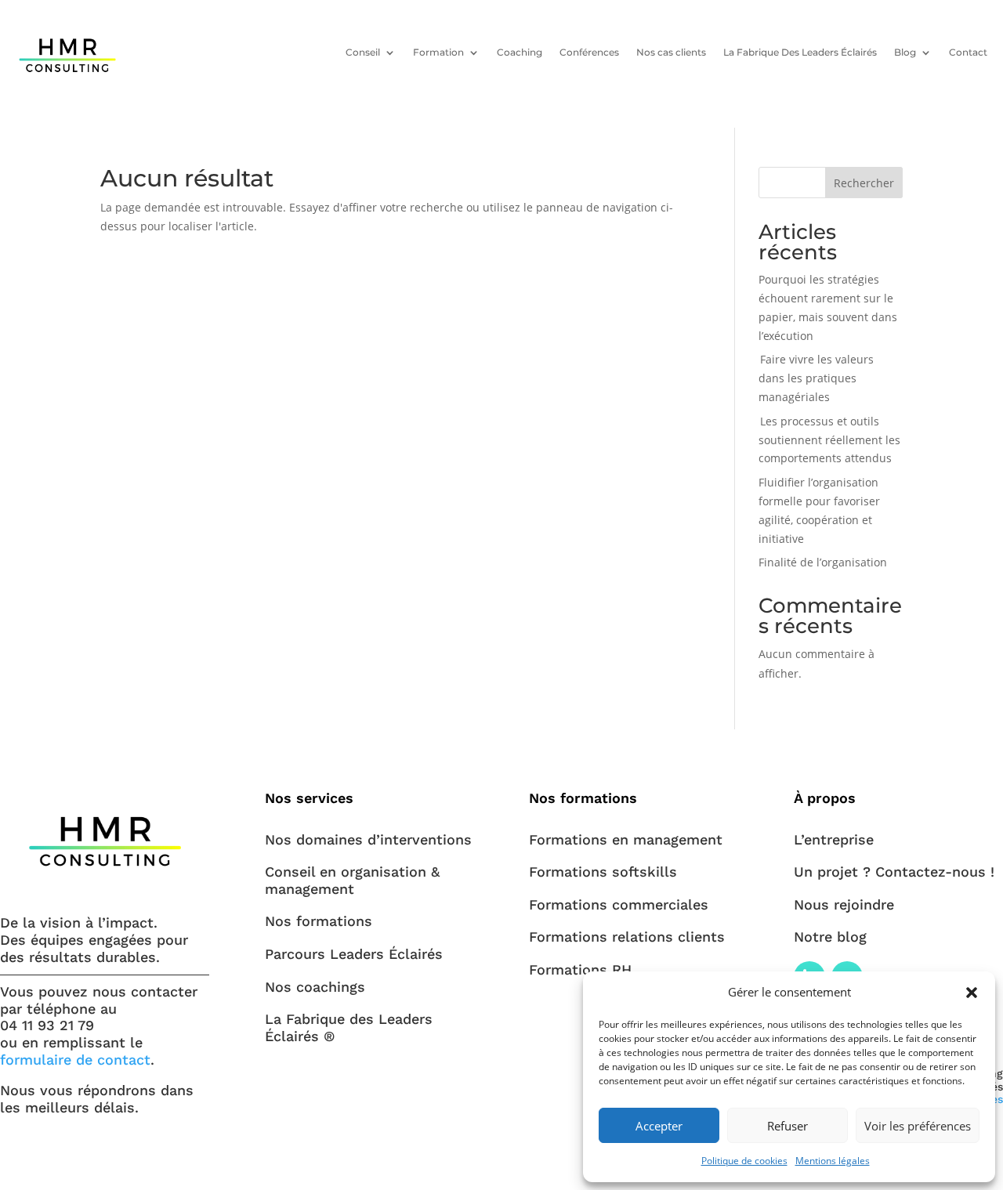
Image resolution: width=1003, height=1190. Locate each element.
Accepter (659, 1126)
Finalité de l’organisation (823, 562)
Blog (905, 52)
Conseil (363, 52)
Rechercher (864, 182)
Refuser (787, 1126)
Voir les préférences (917, 1126)
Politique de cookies (744, 1160)
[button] (971, 992)
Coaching (519, 52)
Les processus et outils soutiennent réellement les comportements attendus (829, 440)
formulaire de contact (75, 1059)
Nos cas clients (671, 52)
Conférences (589, 52)
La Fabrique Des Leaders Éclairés (800, 52)
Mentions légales (832, 1160)
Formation (438, 52)
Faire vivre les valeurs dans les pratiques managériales (816, 378)
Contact (968, 52)
